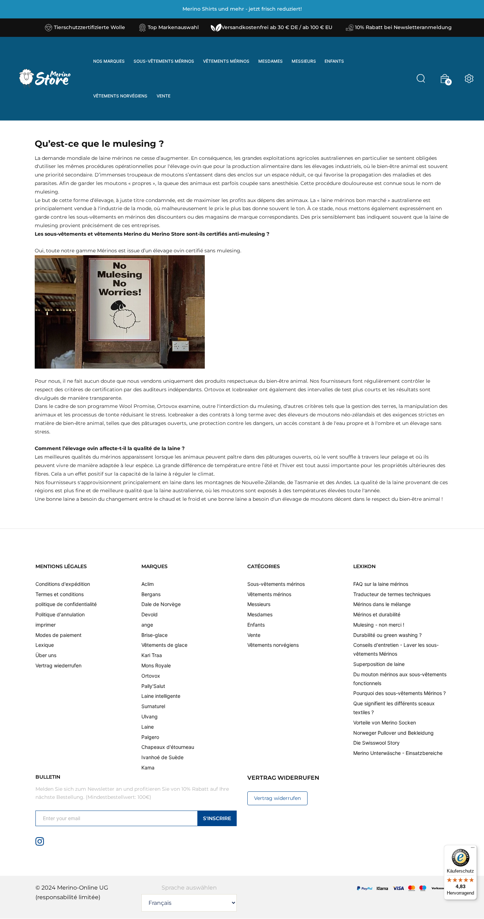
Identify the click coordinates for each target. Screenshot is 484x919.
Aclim (147, 584)
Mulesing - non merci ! (378, 625)
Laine (147, 727)
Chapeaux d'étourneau (167, 747)
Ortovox (150, 676)
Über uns (45, 655)
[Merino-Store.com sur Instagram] (39, 840)
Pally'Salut (153, 686)
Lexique (44, 645)
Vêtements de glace (164, 645)
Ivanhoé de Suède (162, 757)
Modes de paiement (58, 635)
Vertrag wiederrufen (58, 665)
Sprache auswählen (189, 887)
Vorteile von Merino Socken (384, 722)
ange (147, 625)
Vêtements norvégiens (273, 645)
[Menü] (472, 849)
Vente (253, 635)
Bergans (151, 594)
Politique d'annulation (60, 614)
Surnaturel (153, 706)
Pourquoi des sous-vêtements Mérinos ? (399, 693)
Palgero (150, 737)
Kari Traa (151, 655)
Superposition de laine (379, 664)
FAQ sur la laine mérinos (380, 584)
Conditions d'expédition (62, 584)
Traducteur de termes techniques (391, 594)
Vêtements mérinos (269, 594)
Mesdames (259, 614)
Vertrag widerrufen (277, 798)
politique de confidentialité (66, 604)
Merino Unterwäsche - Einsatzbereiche (398, 753)
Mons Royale (156, 665)
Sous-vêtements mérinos (276, 584)
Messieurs (258, 604)
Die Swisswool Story (376, 743)
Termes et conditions (59, 594)
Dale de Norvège (161, 604)
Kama (147, 767)
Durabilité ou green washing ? (387, 635)
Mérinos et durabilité (376, 614)
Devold (149, 614)
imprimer (45, 625)
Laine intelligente (160, 696)
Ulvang (149, 716)
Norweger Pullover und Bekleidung (393, 733)
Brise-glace (154, 635)
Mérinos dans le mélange (382, 604)
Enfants (256, 625)
